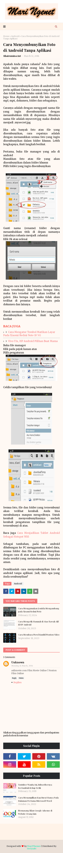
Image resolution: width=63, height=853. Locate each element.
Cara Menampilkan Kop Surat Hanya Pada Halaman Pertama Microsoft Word (38, 799)
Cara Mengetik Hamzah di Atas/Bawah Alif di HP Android (38, 623)
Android (15, 36)
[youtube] (24, 764)
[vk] (53, 756)
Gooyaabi (31, 848)
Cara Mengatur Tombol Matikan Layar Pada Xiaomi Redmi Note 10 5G (29, 334)
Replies (17, 682)
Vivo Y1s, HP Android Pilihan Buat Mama (33, 341)
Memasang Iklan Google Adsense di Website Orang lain (35, 812)
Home (6, 36)
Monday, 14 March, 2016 (22, 666)
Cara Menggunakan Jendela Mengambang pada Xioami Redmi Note (38, 610)
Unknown (17, 662)
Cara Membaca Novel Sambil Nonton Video (38, 634)
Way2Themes (34, 846)
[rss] (38, 764)
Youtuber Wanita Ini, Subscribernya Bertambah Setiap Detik (35, 786)
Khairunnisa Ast (12, 56)
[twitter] (24, 756)
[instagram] (9, 764)
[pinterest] (38, 756)
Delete (21, 678)
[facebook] (9, 756)
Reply (14, 678)
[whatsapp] (53, 764)
